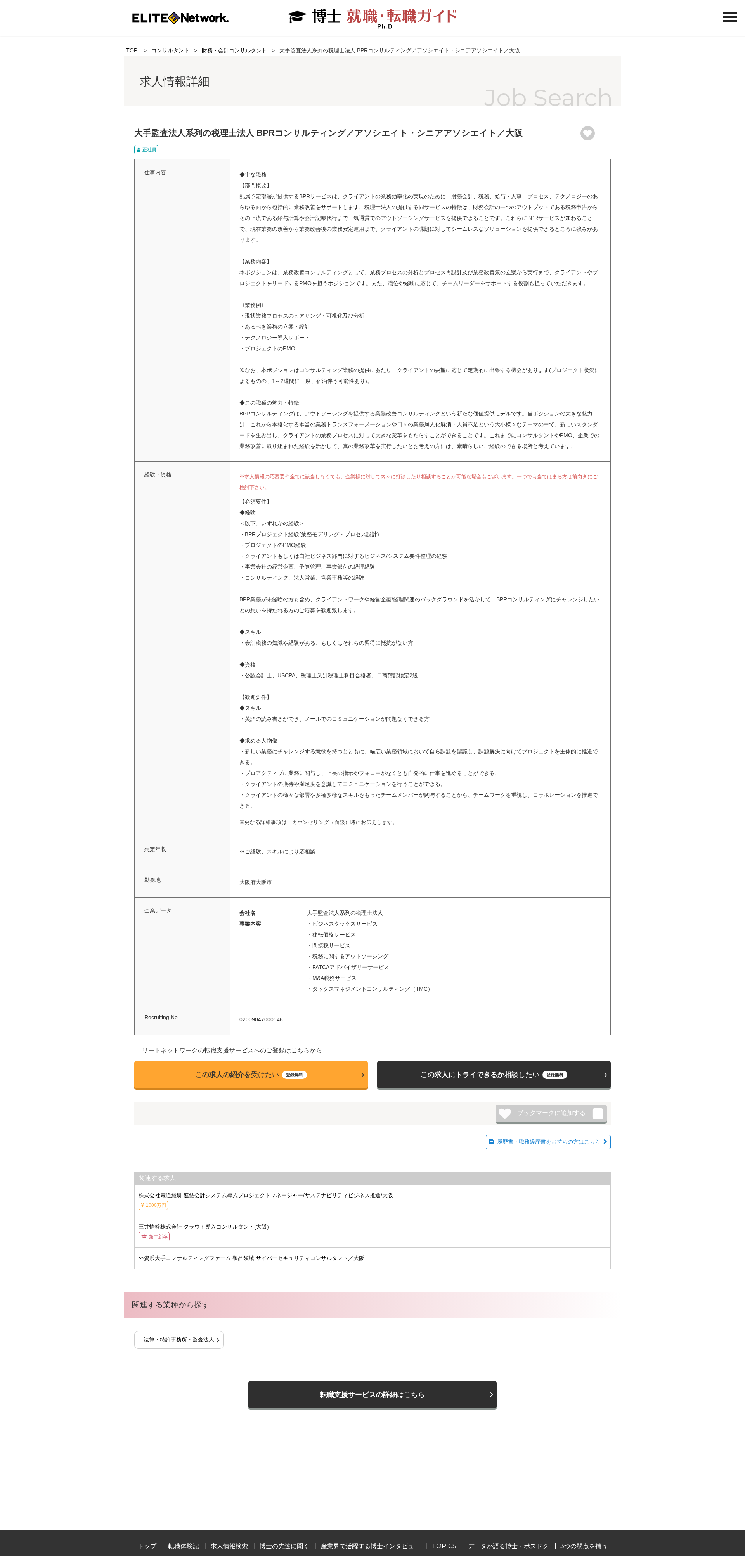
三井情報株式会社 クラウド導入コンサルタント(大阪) (204, 1231)
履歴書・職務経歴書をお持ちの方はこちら (548, 1142)
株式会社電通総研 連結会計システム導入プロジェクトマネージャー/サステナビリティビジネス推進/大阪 (266, 1200)
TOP (131, 50)
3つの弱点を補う (584, 1546)
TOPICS (444, 1546)
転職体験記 (183, 1546)
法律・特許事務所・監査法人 (179, 1339)
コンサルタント (170, 50)
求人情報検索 (229, 1546)
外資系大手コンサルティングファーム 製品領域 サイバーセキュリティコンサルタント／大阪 (251, 1258)
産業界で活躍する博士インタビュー (370, 1546)
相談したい (492, 1074)
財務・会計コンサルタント (234, 50)
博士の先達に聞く (284, 1546)
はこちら (372, 1394)
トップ (147, 1546)
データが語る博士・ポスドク (508, 1546)
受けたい (249, 1074)
